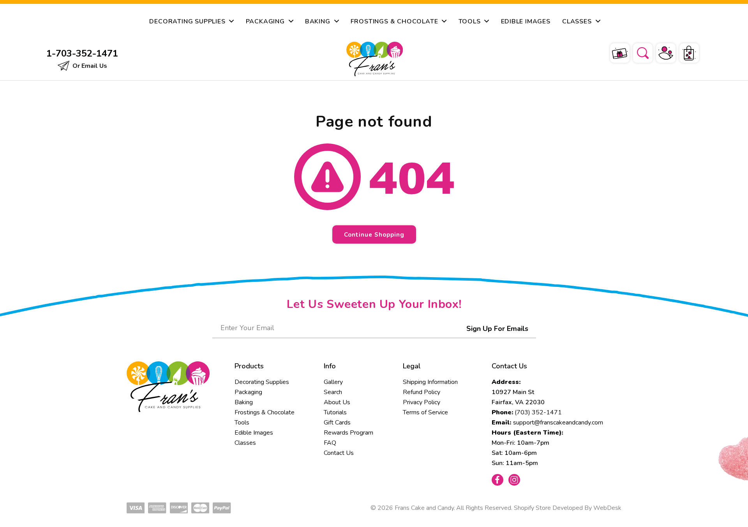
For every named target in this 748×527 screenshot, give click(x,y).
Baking (244, 402)
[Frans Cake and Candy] (374, 59)
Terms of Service (425, 412)
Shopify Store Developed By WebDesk (567, 508)
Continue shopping (374, 235)
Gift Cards (337, 422)
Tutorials (335, 412)
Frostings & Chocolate (265, 412)
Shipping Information (430, 382)
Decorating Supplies (262, 382)
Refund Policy (421, 392)
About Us (337, 402)
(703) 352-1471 (538, 412)
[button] (637, 51)
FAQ (330, 443)
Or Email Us (89, 66)
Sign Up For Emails (497, 328)
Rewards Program (348, 432)
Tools (242, 422)
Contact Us (339, 453)
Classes (245, 443)
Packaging (248, 392)
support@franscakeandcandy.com (558, 422)
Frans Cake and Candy (424, 508)
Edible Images (254, 432)
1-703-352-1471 (82, 53)
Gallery (333, 382)
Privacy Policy (421, 402)
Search (333, 392)
